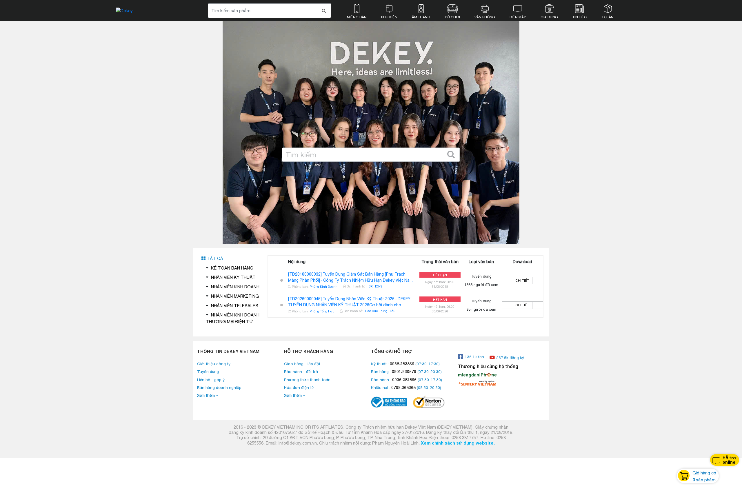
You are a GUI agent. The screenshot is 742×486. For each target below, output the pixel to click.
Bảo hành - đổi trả (301, 371)
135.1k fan (474, 356)
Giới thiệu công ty (213, 363)
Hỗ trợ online (729, 460)
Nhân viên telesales (234, 305)
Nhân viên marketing (235, 296)
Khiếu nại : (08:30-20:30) (406, 387)
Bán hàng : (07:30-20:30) (406, 371)
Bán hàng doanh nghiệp (219, 387)
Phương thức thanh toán (307, 379)
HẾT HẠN (440, 275)
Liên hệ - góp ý (211, 379)
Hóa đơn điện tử (299, 387)
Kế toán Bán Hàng (232, 267)
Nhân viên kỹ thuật (233, 277)
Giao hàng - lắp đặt (302, 363)
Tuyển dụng (208, 371)
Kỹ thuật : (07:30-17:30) (405, 363)
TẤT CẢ (214, 258)
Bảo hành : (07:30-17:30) (406, 379)
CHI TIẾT (522, 280)
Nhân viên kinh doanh (235, 286)
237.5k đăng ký (510, 357)
